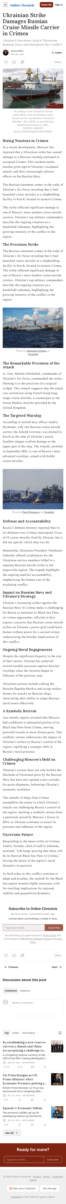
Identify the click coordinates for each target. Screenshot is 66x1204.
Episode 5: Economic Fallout (22, 1108)
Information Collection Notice (35, 938)
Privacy (37, 1176)
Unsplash (33, 354)
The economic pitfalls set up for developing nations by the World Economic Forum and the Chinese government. (22, 1114)
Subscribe (46, 4)
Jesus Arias (17, 51)
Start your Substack (24, 1188)
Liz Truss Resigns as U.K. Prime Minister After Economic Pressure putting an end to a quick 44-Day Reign (24, 1079)
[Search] (60, 1033)
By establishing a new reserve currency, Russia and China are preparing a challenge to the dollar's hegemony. (24, 1046)
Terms (46, 1176)
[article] (33, 1054)
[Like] (6, 62)
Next (55, 967)
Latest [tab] (15, 1032)
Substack (16, 1196)
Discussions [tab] (28, 1032)
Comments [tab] (11, 990)
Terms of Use (49, 935)
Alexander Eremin (37, 351)
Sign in (59, 4)
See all (9, 1132)
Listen (58, 52)
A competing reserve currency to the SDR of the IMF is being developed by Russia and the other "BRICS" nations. (24, 1056)
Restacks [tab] (25, 990)
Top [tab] (7, 1032)
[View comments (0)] (14, 62)
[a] (57, 1112)
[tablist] (17, 990)
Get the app (50, 1188)
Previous (13, 967)
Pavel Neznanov (31, 512)
